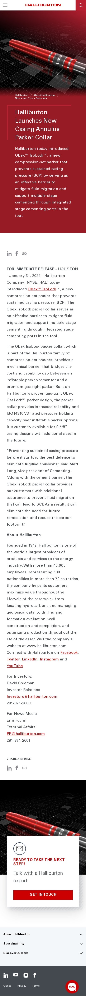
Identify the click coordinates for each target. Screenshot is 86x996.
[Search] (81, 5)
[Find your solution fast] (72, 986)
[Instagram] (26, 975)
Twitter (13, 659)
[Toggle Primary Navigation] (5, 5)
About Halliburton (44, 95)
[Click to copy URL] (24, 254)
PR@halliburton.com (26, 734)
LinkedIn (30, 659)
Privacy (22, 986)
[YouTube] (16, 975)
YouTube (15, 666)
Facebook (69, 653)
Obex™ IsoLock (42, 289)
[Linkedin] (6, 975)
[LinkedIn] (9, 255)
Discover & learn (15, 953)
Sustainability (13, 943)
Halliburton (22, 95)
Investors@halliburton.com (32, 697)
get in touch (43, 895)
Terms (36, 986)
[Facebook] (16, 255)
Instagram (49, 659)
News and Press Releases (31, 98)
